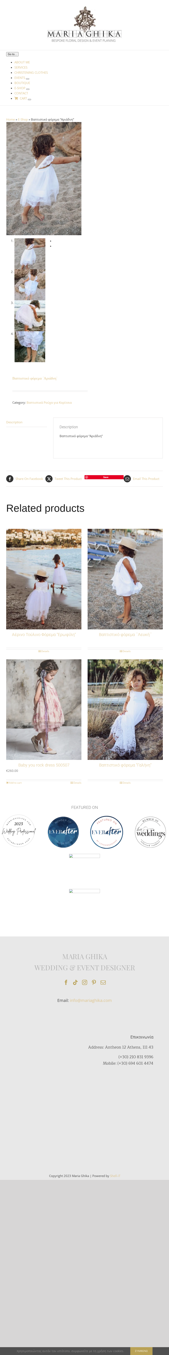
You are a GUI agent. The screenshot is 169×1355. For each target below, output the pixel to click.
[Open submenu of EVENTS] (27, 78)
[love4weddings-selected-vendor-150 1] (150, 818)
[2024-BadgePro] (84, 890)
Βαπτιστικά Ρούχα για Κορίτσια (49, 402)
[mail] (103, 982)
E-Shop (23, 119)
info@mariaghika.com (91, 1000)
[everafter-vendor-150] (63, 818)
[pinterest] (93, 982)
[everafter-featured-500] (106, 817)
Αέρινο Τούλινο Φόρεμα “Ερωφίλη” (44, 634)
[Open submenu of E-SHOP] (27, 89)
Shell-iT (115, 1176)
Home (10, 119)
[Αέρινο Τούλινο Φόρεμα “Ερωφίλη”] (43, 579)
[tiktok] (75, 982)
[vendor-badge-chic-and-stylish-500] (84, 855)
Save (105, 477)
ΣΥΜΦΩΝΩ (141, 1351)
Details (45, 651)
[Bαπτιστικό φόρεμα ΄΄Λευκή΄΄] (125, 579)
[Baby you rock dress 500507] (43, 709)
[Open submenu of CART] (29, 99)
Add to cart (15, 782)
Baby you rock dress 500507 (43, 765)
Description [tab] (14, 422)
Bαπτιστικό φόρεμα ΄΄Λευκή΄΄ (125, 634)
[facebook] (66, 982)
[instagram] (84, 982)
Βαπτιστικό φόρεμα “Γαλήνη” (125, 765)
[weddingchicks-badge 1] (18, 814)
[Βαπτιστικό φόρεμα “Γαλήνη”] (125, 709)
